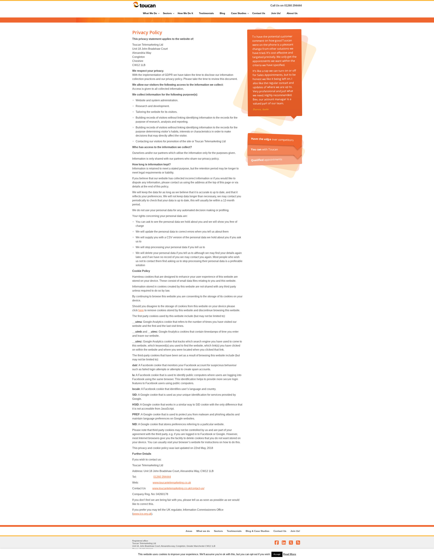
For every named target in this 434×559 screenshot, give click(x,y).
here (141, 310)
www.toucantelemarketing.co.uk (172, 482)
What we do (203, 531)
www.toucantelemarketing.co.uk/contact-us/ (178, 488)
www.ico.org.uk (142, 513)
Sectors (218, 531)
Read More (289, 554)
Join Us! (295, 531)
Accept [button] (276, 554)
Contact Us (279, 531)
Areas (189, 531)
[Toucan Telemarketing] (144, 7)
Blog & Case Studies (257, 531)
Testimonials (234, 531)
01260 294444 (293, 5)
